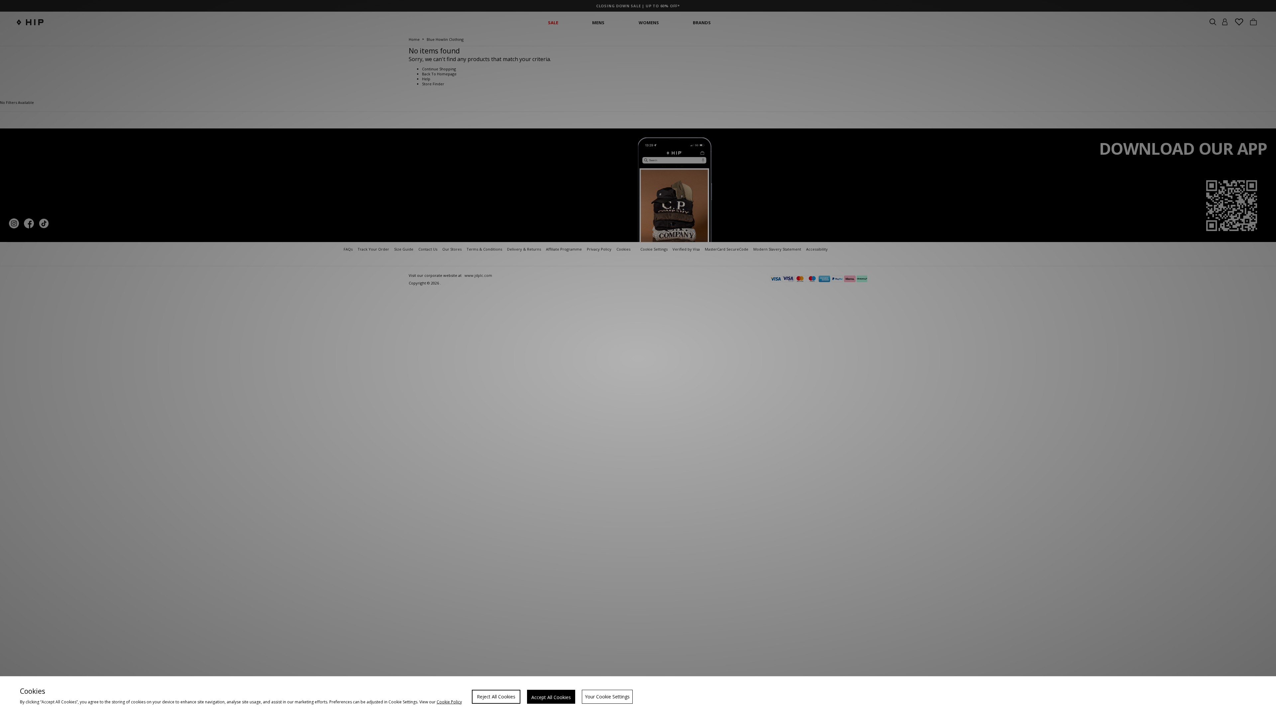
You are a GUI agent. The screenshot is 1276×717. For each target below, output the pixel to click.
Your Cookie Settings (607, 696)
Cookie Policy (449, 702)
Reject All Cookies (496, 696)
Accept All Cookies (551, 697)
